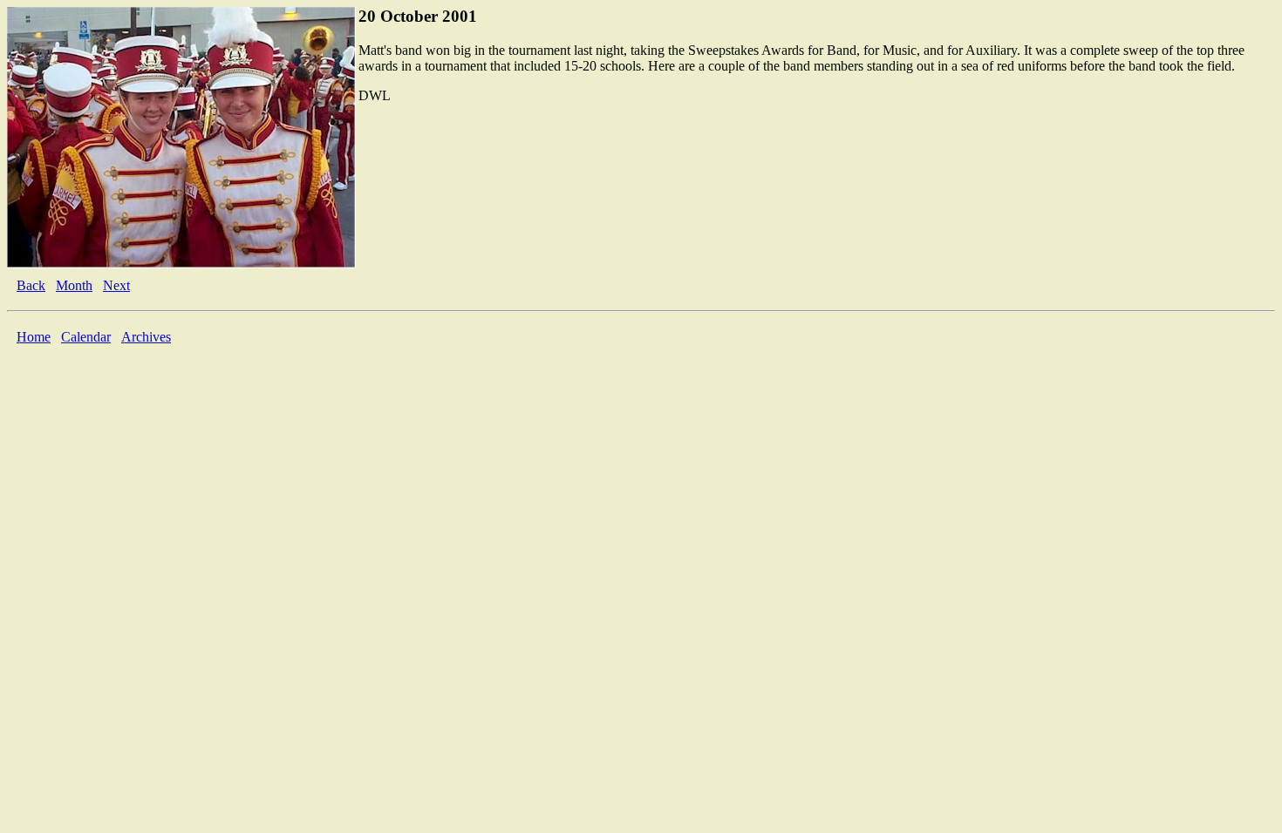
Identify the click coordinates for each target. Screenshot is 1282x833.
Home (34, 336)
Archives (146, 336)
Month (74, 285)
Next (116, 285)
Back (31, 285)
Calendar (86, 336)
